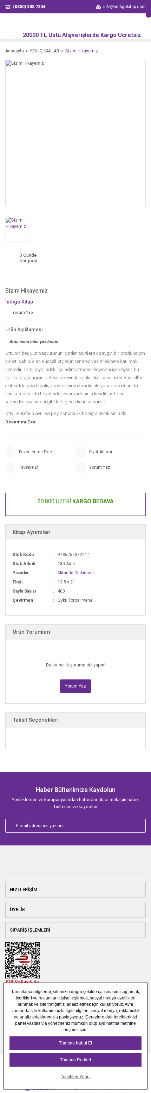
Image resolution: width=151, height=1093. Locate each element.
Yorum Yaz (75, 686)
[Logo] (75, 862)
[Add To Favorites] (40, 452)
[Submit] (133, 826)
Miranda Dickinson (76, 572)
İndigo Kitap (19, 302)
